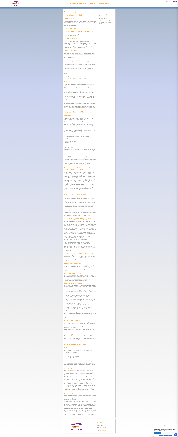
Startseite (70, 8)
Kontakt (97, 8)
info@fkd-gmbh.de (103, 430)
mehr (100, 26)
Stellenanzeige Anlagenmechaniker (105, 14)
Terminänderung (106, 8)
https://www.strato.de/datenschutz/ (70, 89)
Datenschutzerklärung (166, 435)
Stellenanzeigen (103, 12)
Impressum (170, 435)
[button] (176, 425)
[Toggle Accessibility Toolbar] (175, 434)
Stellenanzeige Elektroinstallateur (105, 20)
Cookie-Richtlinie (161, 435)
